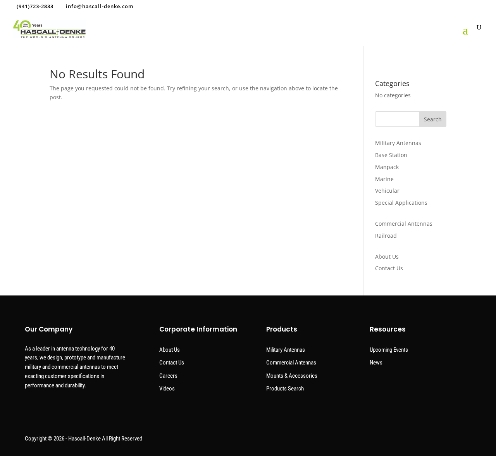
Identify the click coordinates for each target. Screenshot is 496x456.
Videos (167, 388)
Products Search (285, 388)
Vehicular (387, 190)
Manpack (387, 167)
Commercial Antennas (403, 223)
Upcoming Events (389, 349)
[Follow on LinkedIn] (464, 440)
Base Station (391, 155)
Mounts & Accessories (291, 375)
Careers (168, 375)
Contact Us (389, 268)
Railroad (386, 235)
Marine (384, 179)
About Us (387, 256)
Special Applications (401, 202)
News (376, 362)
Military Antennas (398, 143)
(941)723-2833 (35, 6)
